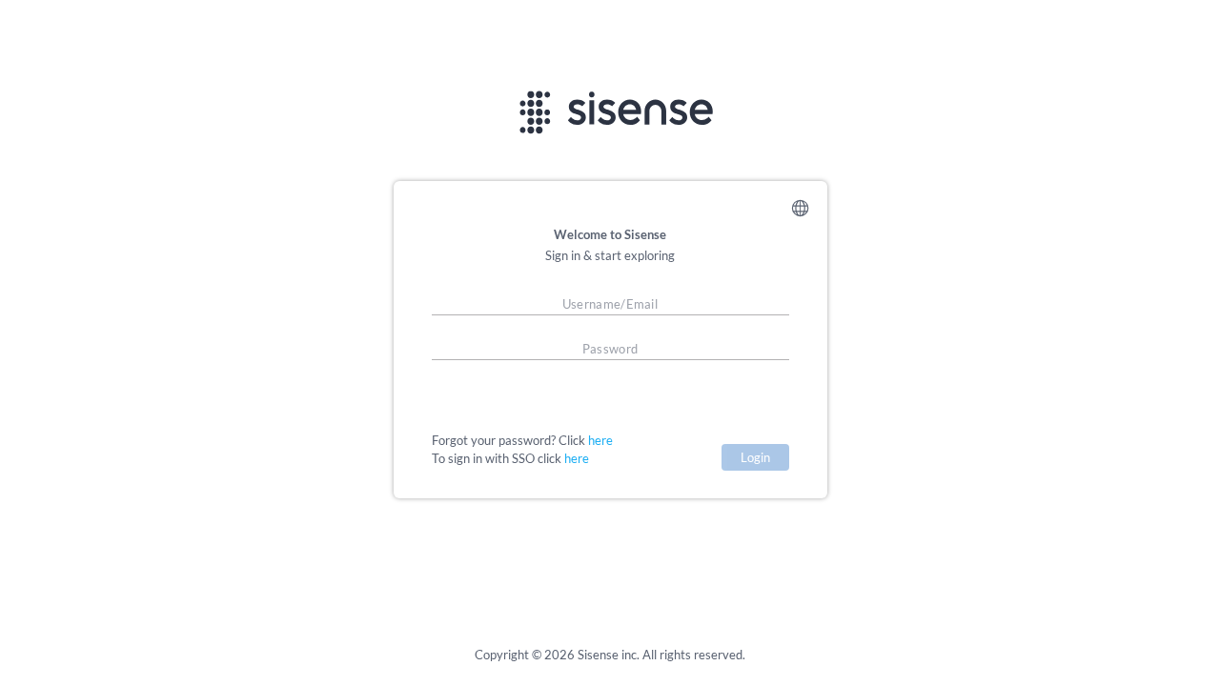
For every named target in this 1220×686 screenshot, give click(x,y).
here (600, 440)
